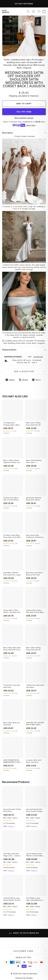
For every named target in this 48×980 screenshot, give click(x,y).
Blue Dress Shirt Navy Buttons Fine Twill (34, 574)
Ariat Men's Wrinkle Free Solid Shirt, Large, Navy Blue (12, 574)
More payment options (24, 118)
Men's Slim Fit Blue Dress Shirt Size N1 (33, 424)
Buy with (24, 111)
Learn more (30, 125)
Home (6, 59)
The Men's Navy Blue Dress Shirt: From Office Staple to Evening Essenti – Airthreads (12, 536)
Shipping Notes (9, 350)
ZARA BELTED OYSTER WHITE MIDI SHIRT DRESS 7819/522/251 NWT (35, 724)
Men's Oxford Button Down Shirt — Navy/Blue (34, 461)
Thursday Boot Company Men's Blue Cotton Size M (11, 424)
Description (7, 133)
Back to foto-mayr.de (26, 933)
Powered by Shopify (24, 978)
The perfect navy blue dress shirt (11, 686)
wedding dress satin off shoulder (27, 59)
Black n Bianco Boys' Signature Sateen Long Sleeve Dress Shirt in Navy (12, 461)
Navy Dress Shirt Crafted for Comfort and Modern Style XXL (35, 536)
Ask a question (24, 371)
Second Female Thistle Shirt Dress (12, 810)
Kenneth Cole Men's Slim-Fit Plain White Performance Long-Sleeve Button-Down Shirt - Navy (11, 499)
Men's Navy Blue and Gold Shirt (11, 724)
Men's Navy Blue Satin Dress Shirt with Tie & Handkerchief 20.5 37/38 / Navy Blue (12, 649)
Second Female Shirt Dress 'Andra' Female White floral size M (34, 810)
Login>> (11, 826)
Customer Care (23, 951)
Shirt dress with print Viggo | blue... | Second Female (12, 855)
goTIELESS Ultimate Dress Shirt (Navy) (33, 499)
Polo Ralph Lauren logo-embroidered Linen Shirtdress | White (35, 899)
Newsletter (23, 957)
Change (38, 357)
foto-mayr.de (5, 11)
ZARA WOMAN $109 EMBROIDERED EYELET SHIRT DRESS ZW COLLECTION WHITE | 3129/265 (12, 761)
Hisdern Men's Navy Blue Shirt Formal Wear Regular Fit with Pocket (35, 611)
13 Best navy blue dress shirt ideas (35, 686)
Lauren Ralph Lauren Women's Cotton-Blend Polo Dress (35, 855)
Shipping (13, 96)
